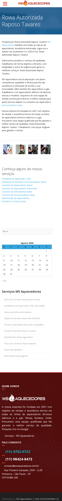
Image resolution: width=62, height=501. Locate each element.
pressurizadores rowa (12, 105)
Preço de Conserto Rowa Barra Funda (22, 299)
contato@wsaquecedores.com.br (21, 465)
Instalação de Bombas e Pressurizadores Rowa (24, 182)
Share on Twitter (12, 212)
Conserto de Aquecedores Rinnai (17, 185)
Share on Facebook (5, 212)
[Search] (49, 231)
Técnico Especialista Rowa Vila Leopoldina (24, 324)
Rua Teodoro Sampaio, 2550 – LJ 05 (23, 470)
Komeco (38, 418)
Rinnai (28, 418)
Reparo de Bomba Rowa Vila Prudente (22, 318)
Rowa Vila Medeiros (13, 349)
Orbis (48, 418)
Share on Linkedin (19, 212)
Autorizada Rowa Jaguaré (16, 356)
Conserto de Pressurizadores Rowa (18, 195)
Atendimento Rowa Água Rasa (18, 337)
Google (24, 429)
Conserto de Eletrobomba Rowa (17, 191)
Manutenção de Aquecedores (15, 198)
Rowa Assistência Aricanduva (17, 312)
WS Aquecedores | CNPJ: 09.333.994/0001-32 (37, 499)
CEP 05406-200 (10, 477)
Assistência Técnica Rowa (14, 201)
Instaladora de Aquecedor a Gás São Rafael (24, 305)
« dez (4, 280)
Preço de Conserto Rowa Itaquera (20, 343)
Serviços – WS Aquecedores (19, 435)
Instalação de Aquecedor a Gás (16, 178)
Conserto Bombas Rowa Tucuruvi (20, 331)
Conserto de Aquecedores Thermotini (19, 188)
